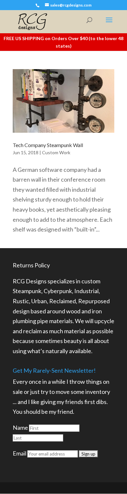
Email (19, 453)
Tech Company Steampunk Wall (48, 145)
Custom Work (56, 152)
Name (20, 427)
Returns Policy (31, 265)
